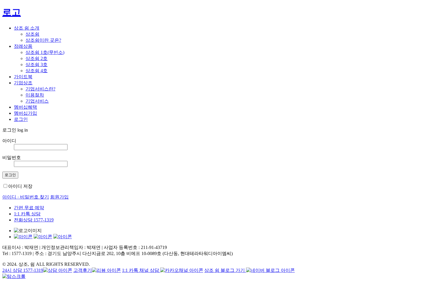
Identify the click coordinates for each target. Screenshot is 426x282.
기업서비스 (37, 101)
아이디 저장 (20, 186)
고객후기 (82, 270)
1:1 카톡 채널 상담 (141, 270)
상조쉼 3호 (37, 64)
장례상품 (23, 46)
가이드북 (23, 76)
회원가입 (59, 196)
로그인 (21, 119)
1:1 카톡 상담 (27, 213)
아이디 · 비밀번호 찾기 (25, 196)
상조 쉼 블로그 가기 (225, 270)
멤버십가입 (25, 113)
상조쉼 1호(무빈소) (45, 52)
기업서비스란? (40, 88)
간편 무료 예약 (29, 207)
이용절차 (35, 94)
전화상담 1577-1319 (34, 219)
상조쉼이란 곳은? (43, 40)
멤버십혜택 (25, 107)
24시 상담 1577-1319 (22, 270)
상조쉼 (32, 34)
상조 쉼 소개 (26, 28)
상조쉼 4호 (37, 70)
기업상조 (23, 82)
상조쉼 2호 (37, 58)
